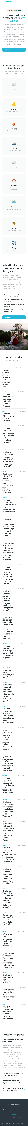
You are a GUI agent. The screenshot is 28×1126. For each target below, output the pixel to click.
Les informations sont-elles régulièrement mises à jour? (11, 1082)
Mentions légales (11, 1117)
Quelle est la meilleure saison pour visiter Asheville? (13, 1040)
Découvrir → (8, 49)
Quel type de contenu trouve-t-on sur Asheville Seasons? (12, 1074)
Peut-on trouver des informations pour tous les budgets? (12, 1089)
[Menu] (21, 1)
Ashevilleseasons (14, 1104)
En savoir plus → (9, 317)
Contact (19, 1117)
